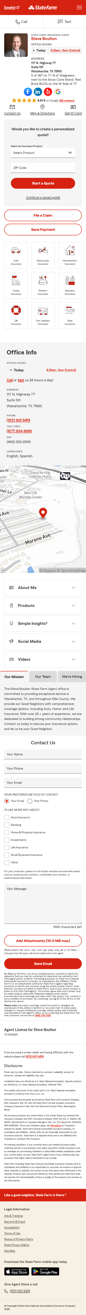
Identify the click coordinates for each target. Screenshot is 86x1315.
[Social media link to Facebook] (28, 92)
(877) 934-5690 (19, 431)
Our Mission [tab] (14, 677)
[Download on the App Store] (16, 1271)
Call (10, 380)
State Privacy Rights (16, 1245)
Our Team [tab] (43, 676)
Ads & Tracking (13, 1216)
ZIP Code (19, 168)
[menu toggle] (79, 8)
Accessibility (12, 1227)
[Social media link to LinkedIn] (38, 92)
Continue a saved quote (43, 197)
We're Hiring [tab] (72, 676)
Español (9, 7)
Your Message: (17, 888)
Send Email (43, 964)
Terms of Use (12, 1233)
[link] (43, 7)
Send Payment (43, 229)
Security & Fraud (14, 1221)
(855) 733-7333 (43, 1015)
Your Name (15, 754)
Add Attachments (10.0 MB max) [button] (43, 941)
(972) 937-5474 (18, 420)
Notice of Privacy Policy (18, 1239)
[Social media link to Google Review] (58, 92)
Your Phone (15, 768)
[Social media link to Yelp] (48, 92)
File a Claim (43, 215)
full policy (55, 1125)
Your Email (14, 782)
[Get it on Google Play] (45, 1271)
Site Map (9, 1251)
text (21, 380)
